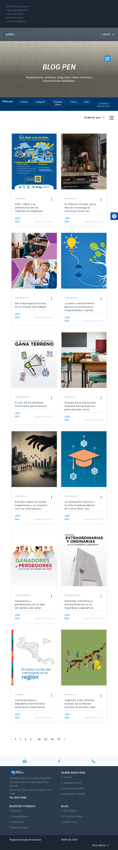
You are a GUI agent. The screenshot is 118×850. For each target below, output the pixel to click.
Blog (64, 806)
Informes (16, 810)
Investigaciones (20, 816)
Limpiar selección (103, 105)
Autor (86, 102)
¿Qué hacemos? (16, 10)
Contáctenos (15, 14)
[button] (114, 216)
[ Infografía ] (23, 397)
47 (59, 739)
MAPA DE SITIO (69, 839)
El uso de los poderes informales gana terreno (31, 404)
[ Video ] (20, 694)
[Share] (51, 199)
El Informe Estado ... (73, 816)
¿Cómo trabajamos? (73, 788)
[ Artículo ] (22, 298)
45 (45, 739)
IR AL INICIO (99, 845)
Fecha (73, 102)
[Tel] (93, 761)
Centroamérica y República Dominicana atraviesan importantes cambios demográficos (30, 704)
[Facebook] (59, 761)
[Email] (24, 761)
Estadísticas (18, 821)
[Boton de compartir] (107, 58)
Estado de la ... (70, 821)
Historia (67, 777)
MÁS (17, 220)
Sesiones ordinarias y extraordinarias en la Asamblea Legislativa (79, 604)
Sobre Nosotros (17, 6)
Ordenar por (92, 117)
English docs (15, 18)
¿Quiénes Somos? (72, 782)
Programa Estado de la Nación (25, 839)
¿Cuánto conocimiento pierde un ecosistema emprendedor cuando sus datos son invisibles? (80, 307)
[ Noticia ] (20, 198)
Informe (24, 102)
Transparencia (16, 21)
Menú (106, 34)
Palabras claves (57, 103)
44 (39, 739)
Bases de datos (20, 827)
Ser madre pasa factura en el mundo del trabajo (31, 305)
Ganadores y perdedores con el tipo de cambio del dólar (30, 604)
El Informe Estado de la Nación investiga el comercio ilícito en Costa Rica (80, 208)
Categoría (40, 102)
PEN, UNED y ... (71, 810)
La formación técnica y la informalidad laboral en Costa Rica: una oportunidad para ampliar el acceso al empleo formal (80, 505)
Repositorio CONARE (74, 794)
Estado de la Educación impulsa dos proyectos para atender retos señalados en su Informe (80, 406)
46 (52, 739)
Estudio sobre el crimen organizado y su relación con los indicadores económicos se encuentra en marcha (31, 505)
